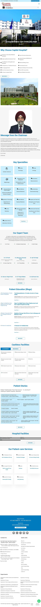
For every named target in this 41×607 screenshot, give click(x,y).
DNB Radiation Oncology (25, 557)
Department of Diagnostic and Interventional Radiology (10, 592)
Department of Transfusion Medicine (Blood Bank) (29, 594)
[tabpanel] (20, 365)
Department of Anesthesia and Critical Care (28, 592)
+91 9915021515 (26, 520)
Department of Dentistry (5, 594)
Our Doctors (23, 548)
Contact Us (23, 571)
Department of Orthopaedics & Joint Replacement (9, 584)
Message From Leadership (26, 542)
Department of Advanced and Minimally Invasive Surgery (9, 587)
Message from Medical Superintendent (28, 546)
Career (22, 553)
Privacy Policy (32, 604)
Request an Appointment (20, 527)
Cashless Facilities (24, 551)
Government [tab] (5, 348)
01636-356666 (4, 561)
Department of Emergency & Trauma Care (8, 590)
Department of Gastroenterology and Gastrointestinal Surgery (29, 582)
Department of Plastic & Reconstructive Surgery (28, 584)
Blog (22, 568)
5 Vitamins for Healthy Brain (21, 325)
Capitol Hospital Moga (25, 566)
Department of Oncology (24, 577)
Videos (22, 562)
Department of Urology (5, 580)
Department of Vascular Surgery (26, 586)
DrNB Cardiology (24, 555)
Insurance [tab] (15, 348)
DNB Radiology (23, 559)
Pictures (22, 560)
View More (21, 44)
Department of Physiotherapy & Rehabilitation (28, 596)
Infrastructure (23, 544)
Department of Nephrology (25, 580)
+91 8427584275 (9, 8)
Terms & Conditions (37, 604)
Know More (4, 76)
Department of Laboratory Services (7, 596)
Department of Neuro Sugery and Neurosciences (9, 582)
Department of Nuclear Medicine (26, 590)
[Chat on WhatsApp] (39, 601)
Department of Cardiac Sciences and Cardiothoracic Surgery (10, 578)
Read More (16, 300)
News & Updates (24, 564)
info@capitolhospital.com (6, 551)
